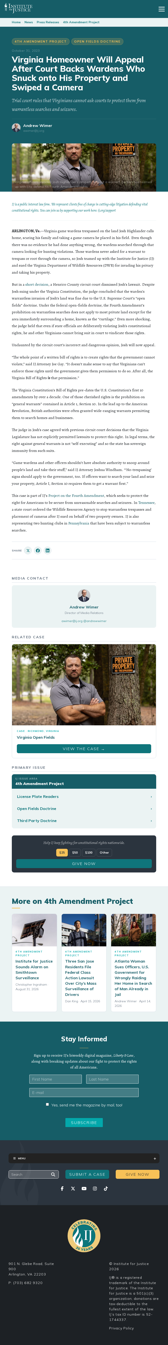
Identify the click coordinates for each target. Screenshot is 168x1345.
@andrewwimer (95, 621)
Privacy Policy (121, 1328)
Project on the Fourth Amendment (76, 495)
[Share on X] (28, 550)
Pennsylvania (78, 523)
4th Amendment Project (81, 22)
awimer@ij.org (33, 131)
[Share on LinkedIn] (47, 550)
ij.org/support (107, 210)
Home (16, 22)
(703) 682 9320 (28, 1283)
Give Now (84, 863)
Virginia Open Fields (36, 737)
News (28, 22)
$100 (88, 852)
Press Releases (48, 22)
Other (104, 852)
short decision (36, 284)
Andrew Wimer (37, 125)
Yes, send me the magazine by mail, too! (86, 1105)
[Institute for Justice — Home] (18, 8)
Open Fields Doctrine (97, 41)
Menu (22, 1158)
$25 (62, 852)
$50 (75, 852)
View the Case (84, 748)
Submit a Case (87, 1174)
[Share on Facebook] (38, 550)
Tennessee (146, 502)
